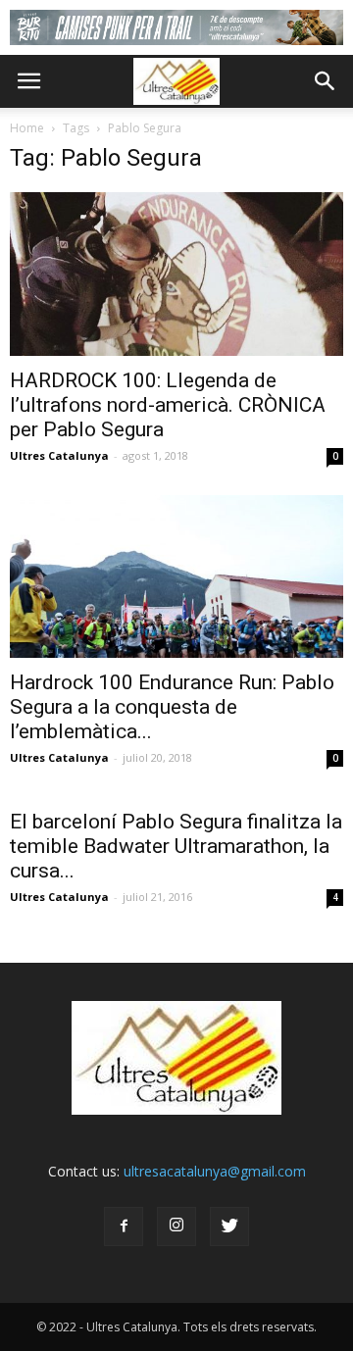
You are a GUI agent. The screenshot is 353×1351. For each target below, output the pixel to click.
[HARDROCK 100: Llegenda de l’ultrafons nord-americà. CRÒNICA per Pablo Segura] (176, 273)
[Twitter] (229, 1226)
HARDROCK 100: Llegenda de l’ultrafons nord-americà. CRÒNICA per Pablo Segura (168, 405)
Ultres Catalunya (59, 455)
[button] (325, 81)
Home (27, 128)
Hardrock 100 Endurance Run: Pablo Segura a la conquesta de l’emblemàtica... (172, 707)
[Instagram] (176, 1226)
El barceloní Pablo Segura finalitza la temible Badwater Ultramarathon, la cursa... (176, 846)
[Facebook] (123, 1226)
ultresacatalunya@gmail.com (215, 1171)
